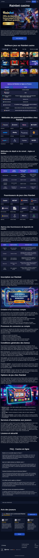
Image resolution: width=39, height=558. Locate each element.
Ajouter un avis (32, 514)
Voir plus (19, 534)
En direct (14, 49)
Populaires (4, 49)
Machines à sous (33, 49)
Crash (23, 49)
